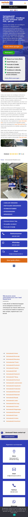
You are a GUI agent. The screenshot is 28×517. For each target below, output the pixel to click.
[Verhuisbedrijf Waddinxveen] (14, 198)
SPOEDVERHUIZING (9, 211)
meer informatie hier (20, 124)
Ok (14, 514)
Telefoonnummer (16, 233)
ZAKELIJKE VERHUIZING (11, 203)
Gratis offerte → (14, 7)
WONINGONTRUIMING (10, 208)
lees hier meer (22, 137)
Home (2, 160)
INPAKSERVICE (8, 214)
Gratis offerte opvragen (12, 46)
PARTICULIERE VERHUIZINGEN (12, 205)
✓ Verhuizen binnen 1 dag (10, 221)
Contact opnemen (9, 436)
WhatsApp (15, 242)
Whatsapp (8, 52)
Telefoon (14, 490)
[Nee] (26, 511)
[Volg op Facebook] (14, 266)
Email (16, 251)
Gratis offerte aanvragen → (13, 78)
